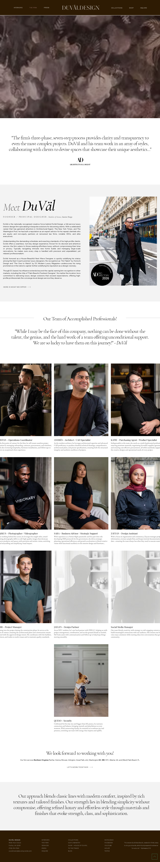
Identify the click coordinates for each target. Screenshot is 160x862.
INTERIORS (46, 840)
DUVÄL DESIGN (14, 840)
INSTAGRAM (109, 840)
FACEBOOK (108, 843)
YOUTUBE (108, 845)
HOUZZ (107, 848)
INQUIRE (47, 851)
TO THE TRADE (73, 848)
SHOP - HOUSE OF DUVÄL (77, 845)
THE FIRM (47, 843)
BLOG (71, 851)
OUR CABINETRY (74, 843)
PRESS (46, 848)
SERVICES (47, 845)
